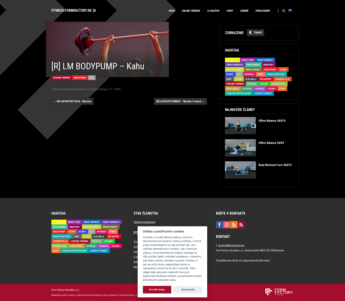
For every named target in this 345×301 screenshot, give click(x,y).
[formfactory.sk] (278, 289)
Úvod (172, 10)
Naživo (215, 10)
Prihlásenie (263, 10)
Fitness (250, 74)
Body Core (248, 60)
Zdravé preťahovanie (239, 93)
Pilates (252, 83)
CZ (92, 77)
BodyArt (268, 64)
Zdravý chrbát (264, 93)
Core (283, 69)
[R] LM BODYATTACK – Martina (72, 101)
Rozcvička (233, 88)
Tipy (282, 88)
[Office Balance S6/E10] (255, 136)
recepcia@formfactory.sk (231, 245)
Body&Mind (253, 64)
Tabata (260, 88)
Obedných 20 (282, 79)
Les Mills (251, 79)
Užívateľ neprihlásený (144, 222)
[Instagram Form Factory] (226, 224)
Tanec (272, 88)
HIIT (229, 79)
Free (261, 74)
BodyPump (80, 77)
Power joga (279, 83)
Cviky (230, 10)
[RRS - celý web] (234, 224)
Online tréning (191, 10)
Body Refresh (266, 60)
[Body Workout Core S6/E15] (258, 181)
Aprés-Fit (233, 60)
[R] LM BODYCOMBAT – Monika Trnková (180, 101)
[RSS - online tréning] (241, 224)
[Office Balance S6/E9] (254, 159)
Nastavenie (187, 289)
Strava (248, 88)
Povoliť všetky (157, 289)
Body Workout (235, 64)
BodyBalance (235, 69)
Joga (239, 79)
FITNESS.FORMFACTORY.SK (71, 10)
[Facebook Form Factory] (219, 224)
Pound (264, 83)
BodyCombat (253, 69)
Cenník (244, 10)
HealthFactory (276, 74)
